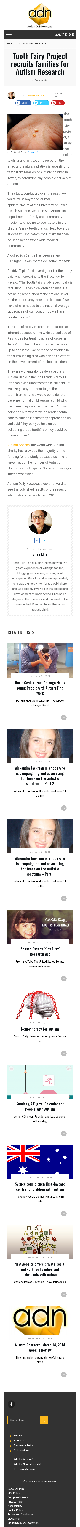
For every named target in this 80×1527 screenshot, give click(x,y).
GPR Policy (14, 1493)
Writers (18, 1435)
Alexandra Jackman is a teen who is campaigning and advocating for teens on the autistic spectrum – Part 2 (40, 775)
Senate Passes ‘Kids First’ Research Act (40, 951)
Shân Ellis (36, 95)
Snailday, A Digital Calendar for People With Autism (40, 1106)
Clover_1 (33, 152)
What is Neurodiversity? (27, 1464)
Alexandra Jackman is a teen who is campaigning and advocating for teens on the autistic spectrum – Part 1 (40, 866)
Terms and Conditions (20, 1514)
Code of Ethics (16, 1488)
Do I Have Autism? (24, 1469)
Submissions (21, 1450)
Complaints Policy (18, 1497)
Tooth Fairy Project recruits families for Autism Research (40, 63)
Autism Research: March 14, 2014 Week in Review (40, 1347)
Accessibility (15, 1505)
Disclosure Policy (23, 1445)
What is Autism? (23, 1459)
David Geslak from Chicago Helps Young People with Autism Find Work (40, 688)
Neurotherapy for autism (40, 1029)
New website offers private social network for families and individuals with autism (40, 1269)
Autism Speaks (18, 445)
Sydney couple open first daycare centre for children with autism (40, 1186)
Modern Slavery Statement (23, 1522)
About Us (19, 1440)
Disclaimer (14, 1518)
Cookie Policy (15, 1510)
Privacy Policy (16, 1501)
